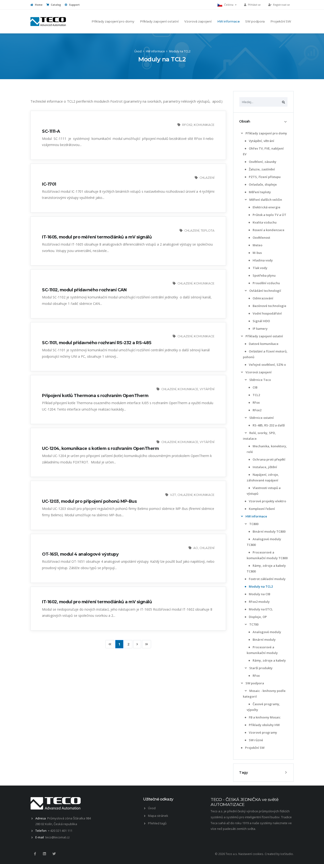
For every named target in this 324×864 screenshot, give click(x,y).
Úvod (138, 51)
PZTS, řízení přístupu (264, 177)
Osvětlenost (261, 237)
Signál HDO (261, 321)
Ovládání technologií (265, 290)
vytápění (207, 389)
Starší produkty (261, 668)
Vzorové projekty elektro (267, 501)
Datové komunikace (263, 344)
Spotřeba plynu (264, 275)
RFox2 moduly (259, 601)
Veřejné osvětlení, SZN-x (267, 364)
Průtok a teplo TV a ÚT (269, 215)
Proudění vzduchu (266, 283)
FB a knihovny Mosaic (264, 717)
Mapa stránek (158, 816)
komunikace (204, 125)
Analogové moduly (266, 632)
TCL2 (256, 395)
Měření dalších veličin (265, 199)
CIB (254, 387)
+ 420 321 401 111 (60, 830)
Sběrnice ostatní (261, 418)
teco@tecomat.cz (57, 837)
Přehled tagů (157, 823)
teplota (207, 230)
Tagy (243, 772)
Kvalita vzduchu (264, 222)
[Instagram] (44, 854)
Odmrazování (262, 298)
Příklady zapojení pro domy (113, 21)
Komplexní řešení (261, 509)
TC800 (253, 524)
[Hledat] (283, 102)
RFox (256, 402)
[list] (242, 133)
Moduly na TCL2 (179, 51)
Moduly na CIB (259, 594)
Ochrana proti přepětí (268, 459)
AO (195, 548)
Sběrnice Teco (260, 380)
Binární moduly (264, 639)
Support (74, 4)
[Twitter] (54, 854)
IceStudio (286, 854)
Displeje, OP (257, 617)
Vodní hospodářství (267, 313)
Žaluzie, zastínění (261, 169)
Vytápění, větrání (261, 141)
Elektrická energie (266, 207)
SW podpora (255, 21)
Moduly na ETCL (260, 609)
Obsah (244, 121)
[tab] (263, 121)
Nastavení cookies (250, 854)
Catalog (55, 4)
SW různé (255, 740)
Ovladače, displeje (262, 184)
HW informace (228, 21)
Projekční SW (280, 21)
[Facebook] (35, 854)
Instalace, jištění (264, 467)
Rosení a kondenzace (268, 230)
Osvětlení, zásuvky (262, 162)
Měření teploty (259, 192)
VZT (173, 495)
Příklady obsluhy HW (264, 725)
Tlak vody (259, 268)
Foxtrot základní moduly (267, 579)
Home (38, 4)
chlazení (206, 177)
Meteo (257, 245)
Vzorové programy (262, 732)
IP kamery (260, 328)
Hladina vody (262, 260)
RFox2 (256, 410)
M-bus (257, 253)
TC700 (253, 624)
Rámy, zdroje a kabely (269, 660)
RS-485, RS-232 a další (268, 425)
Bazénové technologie (269, 306)
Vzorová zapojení (198, 21)
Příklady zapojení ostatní (159, 21)
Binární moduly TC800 (268, 531)
